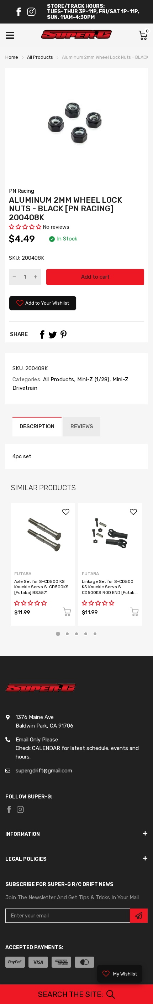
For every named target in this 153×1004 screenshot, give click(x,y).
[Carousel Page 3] (76, 634)
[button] (26, 227)
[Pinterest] (63, 334)
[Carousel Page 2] (67, 634)
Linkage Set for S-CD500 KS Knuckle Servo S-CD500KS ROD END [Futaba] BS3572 (110, 589)
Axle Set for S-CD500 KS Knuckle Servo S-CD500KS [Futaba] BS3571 (41, 587)
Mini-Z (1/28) (93, 379)
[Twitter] (52, 334)
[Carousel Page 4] (86, 634)
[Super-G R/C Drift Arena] (76, 35)
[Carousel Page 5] (95, 634)
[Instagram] (31, 11)
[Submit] (139, 916)
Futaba (22, 573)
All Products (57, 379)
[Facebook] (18, 11)
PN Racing (21, 191)
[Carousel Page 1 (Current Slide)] (58, 634)
